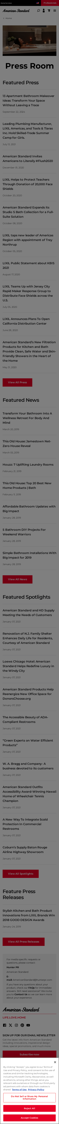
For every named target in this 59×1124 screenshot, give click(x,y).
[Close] (55, 1062)
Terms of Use (19, 1089)
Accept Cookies (29, 1117)
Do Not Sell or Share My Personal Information (29, 1097)
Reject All (29, 1108)
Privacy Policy (36, 1089)
